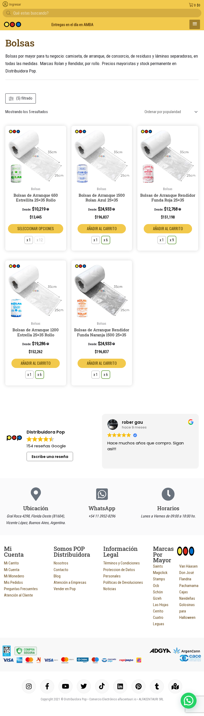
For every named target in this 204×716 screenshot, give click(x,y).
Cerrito (158, 611)
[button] (61, 131)
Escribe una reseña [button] (50, 456)
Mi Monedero (14, 576)
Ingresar (15, 4)
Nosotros (61, 563)
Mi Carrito (11, 563)
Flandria (185, 579)
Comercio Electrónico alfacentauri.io (112, 699)
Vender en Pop (65, 588)
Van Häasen (188, 566)
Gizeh (157, 598)
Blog (57, 576)
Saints (158, 566)
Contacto (61, 569)
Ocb (156, 585)
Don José (186, 572)
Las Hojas (160, 604)
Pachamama (188, 585)
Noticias (109, 588)
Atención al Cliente (18, 595)
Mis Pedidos (13, 582)
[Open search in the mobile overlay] (102, 13)
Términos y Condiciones (121, 563)
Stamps (159, 579)
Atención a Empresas (70, 582)
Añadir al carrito (102, 228)
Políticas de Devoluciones (123, 582)
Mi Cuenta (11, 569)
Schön (158, 592)
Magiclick (160, 572)
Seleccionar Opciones (35, 228)
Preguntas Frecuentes (21, 588)
